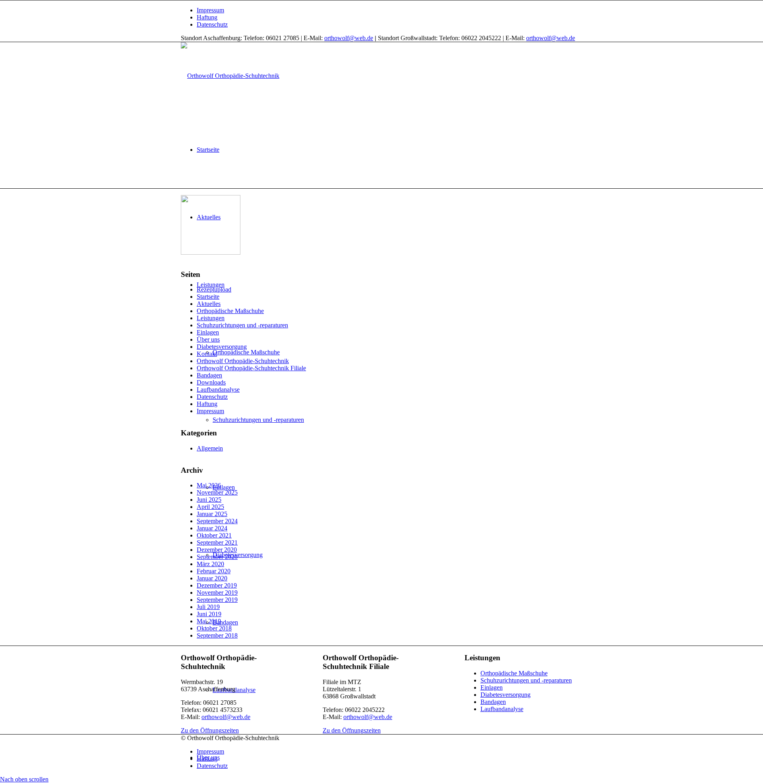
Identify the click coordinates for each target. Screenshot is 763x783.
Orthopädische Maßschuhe (230, 310)
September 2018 (217, 635)
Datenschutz (212, 24)
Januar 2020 (212, 578)
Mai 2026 (209, 485)
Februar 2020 (213, 571)
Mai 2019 (209, 621)
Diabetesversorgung (222, 346)
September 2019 (217, 599)
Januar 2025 (212, 513)
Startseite (208, 296)
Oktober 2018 (214, 628)
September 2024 (217, 521)
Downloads (211, 382)
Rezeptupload (214, 289)
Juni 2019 (209, 614)
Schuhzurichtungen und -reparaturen (242, 325)
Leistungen (211, 318)
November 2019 (217, 592)
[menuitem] (389, 10)
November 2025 (217, 492)
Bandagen (209, 375)
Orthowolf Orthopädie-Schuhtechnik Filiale (251, 368)
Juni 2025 (209, 499)
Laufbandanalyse (218, 389)
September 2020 (217, 556)
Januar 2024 (212, 528)
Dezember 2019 (217, 585)
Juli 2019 (208, 606)
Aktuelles (209, 303)
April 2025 (210, 506)
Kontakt (207, 353)
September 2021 (217, 542)
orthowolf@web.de (348, 38)
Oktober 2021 (214, 535)
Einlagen (208, 332)
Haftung (207, 17)
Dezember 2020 (217, 549)
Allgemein (210, 448)
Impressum (210, 10)
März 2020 (210, 564)
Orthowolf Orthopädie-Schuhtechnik (243, 361)
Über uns (208, 339)
